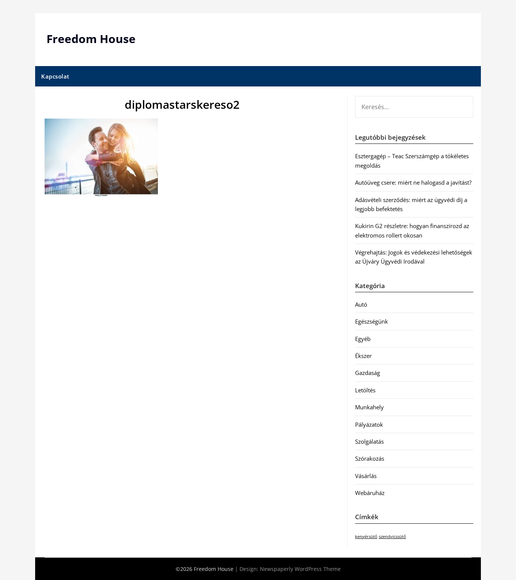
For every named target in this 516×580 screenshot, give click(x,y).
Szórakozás (369, 458)
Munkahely (369, 407)
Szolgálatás (369, 441)
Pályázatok (369, 424)
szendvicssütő (392, 536)
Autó (361, 304)
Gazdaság (367, 372)
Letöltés (365, 390)
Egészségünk (371, 321)
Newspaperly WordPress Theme (300, 568)
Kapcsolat (55, 76)
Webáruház (370, 493)
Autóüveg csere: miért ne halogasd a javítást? (413, 182)
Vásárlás (366, 476)
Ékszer (363, 355)
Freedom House (91, 38)
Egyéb (363, 338)
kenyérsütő (366, 536)
